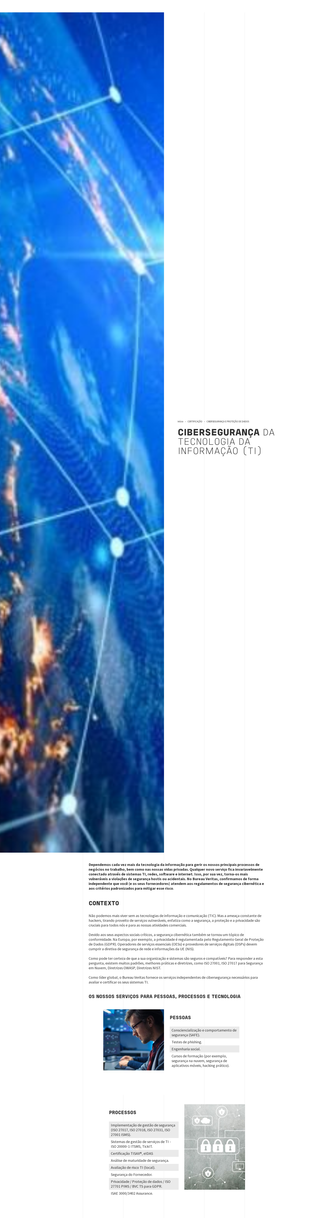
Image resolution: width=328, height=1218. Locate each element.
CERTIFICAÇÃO (195, 421)
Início (180, 421)
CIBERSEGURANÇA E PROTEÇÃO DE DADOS (228, 421)
